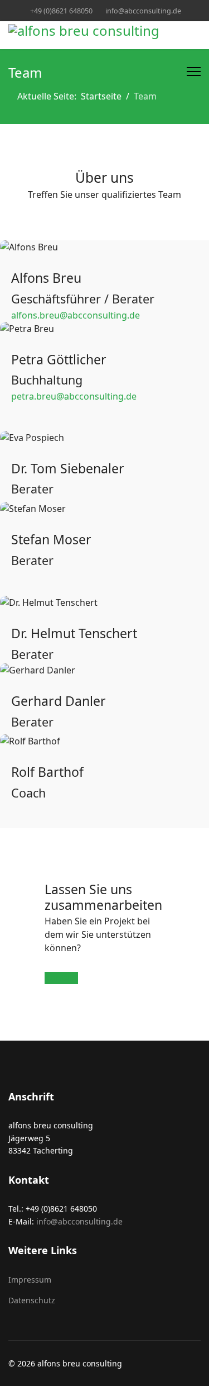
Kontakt (61, 978)
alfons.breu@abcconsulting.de (75, 315)
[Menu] (194, 71)
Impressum (29, 1279)
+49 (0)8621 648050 (61, 11)
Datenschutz (31, 1300)
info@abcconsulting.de (143, 11)
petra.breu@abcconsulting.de (74, 396)
